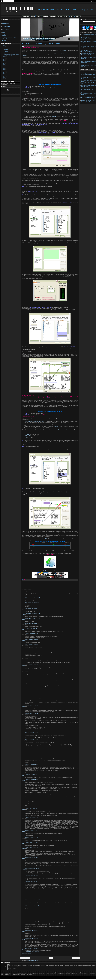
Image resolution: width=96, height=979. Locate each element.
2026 (4, 78)
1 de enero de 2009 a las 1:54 (31, 628)
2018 (4, 68)
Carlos (23, 614)
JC (22, 918)
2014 (4, 63)
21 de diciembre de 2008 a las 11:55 (32, 608)
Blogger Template (42, 977)
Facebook (47, 570)
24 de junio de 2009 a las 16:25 (31, 817)
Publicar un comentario (26, 953)
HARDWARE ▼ (5, 29)
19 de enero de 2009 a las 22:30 (31, 657)
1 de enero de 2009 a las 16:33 (31, 633)
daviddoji (24, 848)
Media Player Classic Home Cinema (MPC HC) (35, 109)
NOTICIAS (4, 35)
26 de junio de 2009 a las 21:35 (31, 837)
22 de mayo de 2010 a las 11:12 (31, 938)
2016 (4, 65)
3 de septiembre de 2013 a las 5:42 (32, 951)
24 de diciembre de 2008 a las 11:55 (32, 618)
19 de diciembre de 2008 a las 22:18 (32, 597)
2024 (4, 76)
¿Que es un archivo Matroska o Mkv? (11, 53)
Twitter (43, 570)
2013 (4, 62)
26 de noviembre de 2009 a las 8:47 (32, 857)
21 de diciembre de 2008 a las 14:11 (32, 613)
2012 (4, 60)
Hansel (23, 900)
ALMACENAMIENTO (6, 23)
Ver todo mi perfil (11, 970)
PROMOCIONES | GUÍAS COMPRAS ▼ (10, 37)
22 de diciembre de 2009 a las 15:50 (32, 899)
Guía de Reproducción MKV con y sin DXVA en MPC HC (11, 55)
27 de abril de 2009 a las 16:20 (31, 779)
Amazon (56, 570)
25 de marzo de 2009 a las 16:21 (31, 713)
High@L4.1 (54, 116)
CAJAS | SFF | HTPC (6, 26)
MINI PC (4, 32)
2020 (4, 71)
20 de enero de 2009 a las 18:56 (31, 670)
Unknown (24, 780)
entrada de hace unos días (62, 429)
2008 (4, 45)
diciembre (6, 49)
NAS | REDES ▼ (5, 34)
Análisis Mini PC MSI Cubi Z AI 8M (88, 53)
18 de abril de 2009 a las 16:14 (31, 764)
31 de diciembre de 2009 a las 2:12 (32, 905)
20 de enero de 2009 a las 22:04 (31, 682)
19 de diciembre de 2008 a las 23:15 (32, 602)
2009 (4, 56)
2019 (4, 69)
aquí (49, 199)
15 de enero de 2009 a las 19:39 (31, 644)
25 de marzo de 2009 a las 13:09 (31, 705)
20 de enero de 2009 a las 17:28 (31, 664)
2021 (4, 72)
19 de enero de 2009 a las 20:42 (31, 649)
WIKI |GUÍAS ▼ (5, 40)
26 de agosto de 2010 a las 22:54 (32, 948)
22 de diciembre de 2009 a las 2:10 (32, 895)
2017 (4, 67)
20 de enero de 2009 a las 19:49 (31, 676)
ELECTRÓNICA (5, 28)
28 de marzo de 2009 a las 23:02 (31, 739)
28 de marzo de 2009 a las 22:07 (31, 732)
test (22, 949)
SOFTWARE (4, 38)
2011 (4, 59)
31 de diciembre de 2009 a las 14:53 (32, 917)
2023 (4, 75)
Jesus (23, 609)
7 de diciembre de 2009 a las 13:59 (32, 875)
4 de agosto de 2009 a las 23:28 (31, 842)
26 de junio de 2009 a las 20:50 (31, 830)
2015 (4, 64)
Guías (30, 579)
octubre (5, 48)
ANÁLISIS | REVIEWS (6, 25)
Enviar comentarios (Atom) (32, 960)
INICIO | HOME (5, 22)
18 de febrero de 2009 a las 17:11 (32, 688)
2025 (4, 77)
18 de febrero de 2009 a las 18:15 (32, 692)
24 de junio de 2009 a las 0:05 (31, 808)
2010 (4, 58)
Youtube (52, 570)
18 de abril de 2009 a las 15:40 (31, 753)
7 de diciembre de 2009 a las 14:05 (32, 881)
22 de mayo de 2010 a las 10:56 (31, 930)
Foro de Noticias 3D (59, 53)
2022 (4, 73)
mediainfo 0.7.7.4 (43, 538)
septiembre (6, 46)
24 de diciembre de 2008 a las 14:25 (32, 623)
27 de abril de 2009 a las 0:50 (31, 774)
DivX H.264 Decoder (41, 424)
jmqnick (23, 598)
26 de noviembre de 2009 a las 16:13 (32, 868)
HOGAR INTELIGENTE (7, 31)
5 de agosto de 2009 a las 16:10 (31, 847)
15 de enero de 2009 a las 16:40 (31, 639)
